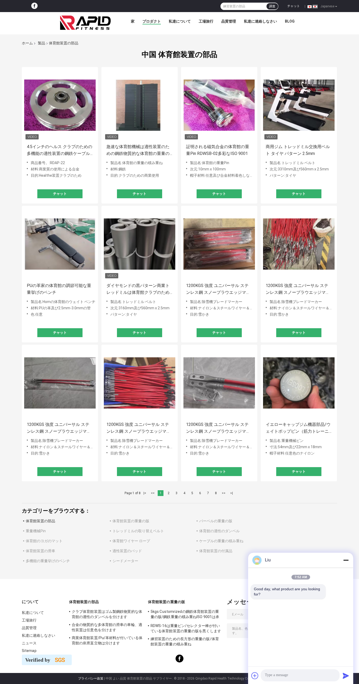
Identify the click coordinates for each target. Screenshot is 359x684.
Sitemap (29, 651)
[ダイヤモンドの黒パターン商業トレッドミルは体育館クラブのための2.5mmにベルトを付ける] (139, 244)
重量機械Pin (36, 531)
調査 (272, 6)
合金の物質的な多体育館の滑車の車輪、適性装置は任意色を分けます (107, 627)
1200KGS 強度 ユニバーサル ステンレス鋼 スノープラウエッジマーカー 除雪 (218, 289)
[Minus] (346, 560)
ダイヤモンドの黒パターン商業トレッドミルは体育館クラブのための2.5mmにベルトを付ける (138, 289)
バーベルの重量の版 (215, 521)
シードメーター (125, 561)
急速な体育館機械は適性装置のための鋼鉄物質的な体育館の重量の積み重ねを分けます (138, 150)
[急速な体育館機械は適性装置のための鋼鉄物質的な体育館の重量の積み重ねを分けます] (139, 105)
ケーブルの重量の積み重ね (221, 541)
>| (231, 493)
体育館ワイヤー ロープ (131, 541)
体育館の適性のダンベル (219, 531)
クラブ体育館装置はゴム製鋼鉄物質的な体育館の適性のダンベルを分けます (107, 614)
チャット (293, 6)
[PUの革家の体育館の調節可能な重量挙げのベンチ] (60, 244)
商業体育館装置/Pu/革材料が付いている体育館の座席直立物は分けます (107, 640)
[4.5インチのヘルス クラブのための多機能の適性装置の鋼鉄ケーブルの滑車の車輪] (60, 105)
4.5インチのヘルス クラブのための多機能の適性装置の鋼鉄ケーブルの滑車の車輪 (59, 150)
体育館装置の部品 (40, 521)
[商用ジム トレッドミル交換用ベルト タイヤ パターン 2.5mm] (299, 105)
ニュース (29, 643)
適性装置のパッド (127, 551)
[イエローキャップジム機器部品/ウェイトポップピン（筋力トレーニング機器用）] (299, 383)
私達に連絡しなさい (260, 21)
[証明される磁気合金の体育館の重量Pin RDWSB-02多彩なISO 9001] (219, 105)
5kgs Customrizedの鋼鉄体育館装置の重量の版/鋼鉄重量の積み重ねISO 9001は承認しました (185, 614)
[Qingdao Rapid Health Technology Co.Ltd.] (85, 22)
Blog (290, 21)
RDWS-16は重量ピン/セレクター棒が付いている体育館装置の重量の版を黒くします (186, 628)
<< (153, 493)
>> (223, 493)
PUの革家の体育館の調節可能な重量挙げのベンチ (59, 289)
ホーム (27, 43)
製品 (41, 43)
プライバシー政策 (90, 678)
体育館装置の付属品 (215, 551)
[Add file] (255, 675)
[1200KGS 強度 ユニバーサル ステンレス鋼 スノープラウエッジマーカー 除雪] (219, 244)
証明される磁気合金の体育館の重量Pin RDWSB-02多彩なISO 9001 (217, 150)
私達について (180, 21)
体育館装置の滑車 (40, 551)
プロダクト (151, 21)
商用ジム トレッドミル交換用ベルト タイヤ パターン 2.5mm (298, 150)
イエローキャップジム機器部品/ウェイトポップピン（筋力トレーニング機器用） (298, 428)
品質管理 (228, 21)
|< (144, 493)
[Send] (346, 675)
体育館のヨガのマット (44, 541)
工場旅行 (206, 21)
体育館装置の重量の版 (130, 521)
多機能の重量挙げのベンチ (48, 561)
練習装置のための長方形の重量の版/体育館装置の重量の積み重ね (185, 641)
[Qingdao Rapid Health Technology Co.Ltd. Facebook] (34, 6)
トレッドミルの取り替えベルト (138, 531)
